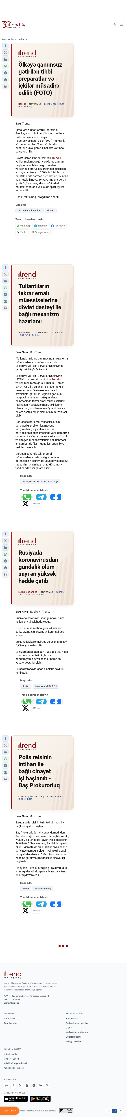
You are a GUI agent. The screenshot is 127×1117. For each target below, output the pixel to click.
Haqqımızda (72, 1018)
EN (109, 1111)
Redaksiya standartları (77, 1032)
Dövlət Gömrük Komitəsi (29, 210)
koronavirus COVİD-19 (46, 686)
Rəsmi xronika (10, 1023)
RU (120, 1111)
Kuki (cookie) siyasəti (14, 1068)
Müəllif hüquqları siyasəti (15, 1063)
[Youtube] (27, 1085)
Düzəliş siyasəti (73, 1037)
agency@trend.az (11, 1003)
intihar (25, 888)
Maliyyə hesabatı (74, 1041)
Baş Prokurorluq (43, 888)
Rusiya (25, 686)
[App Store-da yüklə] (16, 1099)
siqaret (50, 210)
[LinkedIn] (40, 1085)
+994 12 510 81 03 (12, 999)
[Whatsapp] (6, 1085)
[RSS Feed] (47, 1085)
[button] (5, 46)
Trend (55, 158)
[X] (20, 1085)
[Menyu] (121, 25)
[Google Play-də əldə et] (40, 1099)
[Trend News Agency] (12, 975)
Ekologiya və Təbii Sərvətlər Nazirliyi (40, 481)
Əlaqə (69, 1027)
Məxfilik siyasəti (11, 1059)
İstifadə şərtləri (11, 1054)
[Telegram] (34, 1085)
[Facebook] (13, 1085)
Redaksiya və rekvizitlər (77, 1023)
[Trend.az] (13, 24)
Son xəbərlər (9, 1018)
